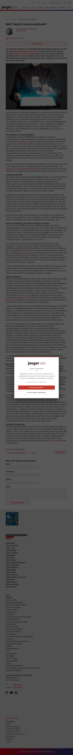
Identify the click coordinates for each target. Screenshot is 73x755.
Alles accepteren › (36, 387)
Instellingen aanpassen (36, 392)
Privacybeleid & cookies (32, 382)
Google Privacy (43, 382)
